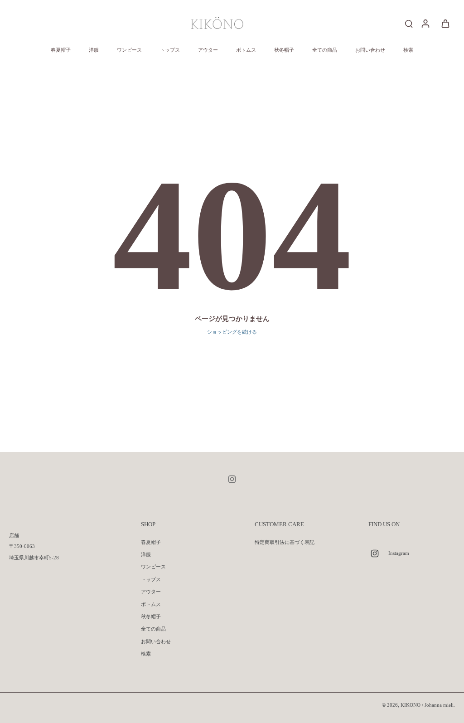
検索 (146, 653)
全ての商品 (153, 628)
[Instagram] (232, 479)
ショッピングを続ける (232, 332)
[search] (409, 23)
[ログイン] (425, 23)
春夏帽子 (151, 542)
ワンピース (153, 566)
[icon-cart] (445, 23)
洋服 (146, 554)
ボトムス (151, 604)
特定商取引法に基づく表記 (284, 542)
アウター (151, 591)
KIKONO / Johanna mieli (427, 705)
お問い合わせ (156, 641)
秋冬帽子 (151, 616)
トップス (151, 579)
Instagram (398, 553)
